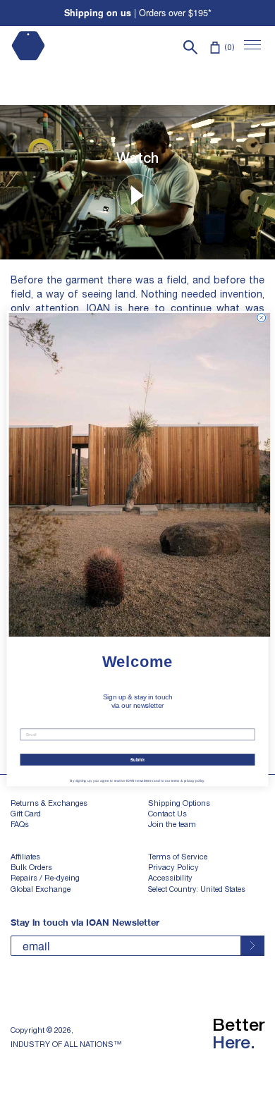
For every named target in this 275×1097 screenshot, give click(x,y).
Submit (137, 759)
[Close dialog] (261, 318)
